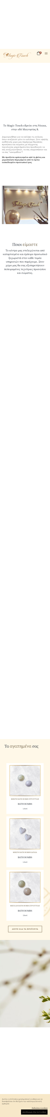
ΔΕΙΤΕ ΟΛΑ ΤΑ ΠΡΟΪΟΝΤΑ (25, 929)
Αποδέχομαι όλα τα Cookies (34, 1112)
